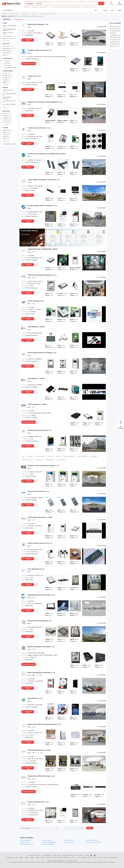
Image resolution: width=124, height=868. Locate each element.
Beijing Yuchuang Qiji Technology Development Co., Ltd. (44, 724)
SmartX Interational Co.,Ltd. (36, 301)
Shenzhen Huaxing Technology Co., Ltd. (40, 430)
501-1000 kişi (7, 122)
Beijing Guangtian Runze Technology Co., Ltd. (41, 595)
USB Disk (50, 456)
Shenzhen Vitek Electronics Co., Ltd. (38, 491)
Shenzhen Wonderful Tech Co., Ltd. (38, 802)
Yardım (105, 10)
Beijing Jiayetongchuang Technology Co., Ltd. (41, 672)
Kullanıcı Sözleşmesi (46, 855)
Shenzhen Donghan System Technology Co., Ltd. (42, 205)
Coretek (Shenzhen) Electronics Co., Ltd (40, 543)
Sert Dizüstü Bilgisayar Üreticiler (49, 842)
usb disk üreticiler (67, 7)
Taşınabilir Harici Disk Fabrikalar (93, 842)
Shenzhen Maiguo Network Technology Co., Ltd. (42, 353)
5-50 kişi (7, 113)
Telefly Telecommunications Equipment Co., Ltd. (42, 275)
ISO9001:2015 (8, 75)
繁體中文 (27, 857)
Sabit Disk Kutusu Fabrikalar (26, 844)
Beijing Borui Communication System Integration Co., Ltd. (45, 102)
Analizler (87, 855)
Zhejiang (6, 136)
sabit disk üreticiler (43, 7)
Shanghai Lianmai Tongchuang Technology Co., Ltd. (43, 465)
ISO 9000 (6, 80)
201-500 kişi (7, 120)
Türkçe (99, 857)
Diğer (5, 55)
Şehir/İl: (23, 35)
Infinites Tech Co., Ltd (34, 76)
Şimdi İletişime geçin (28, 40)
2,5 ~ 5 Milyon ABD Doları (9, 104)
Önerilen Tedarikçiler (115, 23)
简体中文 (21, 857)
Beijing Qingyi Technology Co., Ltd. (38, 24)
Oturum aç (119, 4)
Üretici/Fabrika (8, 48)
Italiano (60, 857)
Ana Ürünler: (24, 33)
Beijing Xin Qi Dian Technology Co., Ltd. (39, 621)
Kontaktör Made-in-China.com (69, 855)
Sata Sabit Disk (61, 460)
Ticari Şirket (8, 46)
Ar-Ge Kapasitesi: (25, 188)
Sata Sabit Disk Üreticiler (116, 28)
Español (43, 857)
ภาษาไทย (94, 857)
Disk (23, 456)
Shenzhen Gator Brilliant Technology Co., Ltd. (41, 776)
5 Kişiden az (7, 118)
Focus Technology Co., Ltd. (61, 860)
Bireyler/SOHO (8, 50)
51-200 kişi (7, 115)
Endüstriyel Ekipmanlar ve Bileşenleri (9, 29)
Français (38, 857)
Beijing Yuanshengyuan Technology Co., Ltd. (41, 647)
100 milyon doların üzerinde (7, 97)
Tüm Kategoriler (8, 10)
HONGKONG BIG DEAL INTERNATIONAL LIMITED (42, 249)
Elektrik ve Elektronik (8, 33)
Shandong (7, 134)
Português (54, 857)
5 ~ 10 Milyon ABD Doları (9, 101)
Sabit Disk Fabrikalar (69, 842)
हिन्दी (89, 857)
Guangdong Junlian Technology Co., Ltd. (40, 50)
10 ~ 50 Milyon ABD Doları (9, 94)
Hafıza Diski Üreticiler (47, 840)
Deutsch (49, 857)
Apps (112, 10)
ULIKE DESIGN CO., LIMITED (36, 327)
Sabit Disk (29, 456)
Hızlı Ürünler (80, 855)
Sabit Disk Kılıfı (50, 460)
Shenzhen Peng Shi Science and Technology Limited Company (46, 154)
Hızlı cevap (7, 63)
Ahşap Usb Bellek (86, 7)
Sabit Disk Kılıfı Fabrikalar (48, 844)
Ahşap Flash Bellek (82, 456)
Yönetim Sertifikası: (26, 415)
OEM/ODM (7, 61)
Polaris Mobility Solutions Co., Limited (39, 750)
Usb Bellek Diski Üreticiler (116, 44)
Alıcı (96, 10)
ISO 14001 (7, 78)
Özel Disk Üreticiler (114, 46)
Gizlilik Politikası (56, 855)
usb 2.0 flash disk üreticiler (55, 7)
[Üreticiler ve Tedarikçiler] (11, 3)
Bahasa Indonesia (113, 857)
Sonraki (89, 828)
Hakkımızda (31, 855)
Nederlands (84, 857)
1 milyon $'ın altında (8, 90)
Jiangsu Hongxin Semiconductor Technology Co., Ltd (43, 180)
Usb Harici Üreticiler (24, 842)
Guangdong (8, 130)
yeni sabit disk (93, 456)
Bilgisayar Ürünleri (9, 38)
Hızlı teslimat (7, 65)
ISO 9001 (6, 73)
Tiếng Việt (105, 857)
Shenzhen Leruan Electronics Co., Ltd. (39, 128)
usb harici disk (39, 460)
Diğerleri (6, 82)
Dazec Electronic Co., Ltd (35, 698)
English (15, 857)
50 (39, 828)
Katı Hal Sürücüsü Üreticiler (117, 39)
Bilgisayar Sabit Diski (27, 460)
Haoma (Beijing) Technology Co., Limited (40, 517)
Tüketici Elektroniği (9, 36)
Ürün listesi (7, 19)
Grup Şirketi (7, 53)
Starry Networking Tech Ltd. (36, 569)
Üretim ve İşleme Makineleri (10, 26)
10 (33, 828)
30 (36, 828)
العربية (78, 857)
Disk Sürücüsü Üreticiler (25, 840)
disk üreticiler (35, 7)
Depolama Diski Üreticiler (91, 840)
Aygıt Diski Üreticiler (68, 840)
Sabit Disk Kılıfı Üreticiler (116, 26)
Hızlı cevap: (24, 214)
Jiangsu (6, 132)
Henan (6, 139)
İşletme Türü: (24, 30)
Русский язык (67, 857)
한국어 (73, 857)
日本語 (32, 857)
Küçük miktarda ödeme (10, 67)
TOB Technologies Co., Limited (37, 404)
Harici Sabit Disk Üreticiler (116, 35)
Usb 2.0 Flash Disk (40, 456)
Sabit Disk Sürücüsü (69, 456)
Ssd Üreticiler (113, 33)
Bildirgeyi (38, 855)
